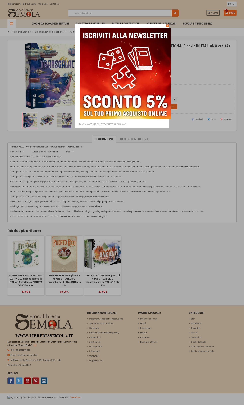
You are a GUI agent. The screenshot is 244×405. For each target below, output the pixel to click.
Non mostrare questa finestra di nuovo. (104, 124)
